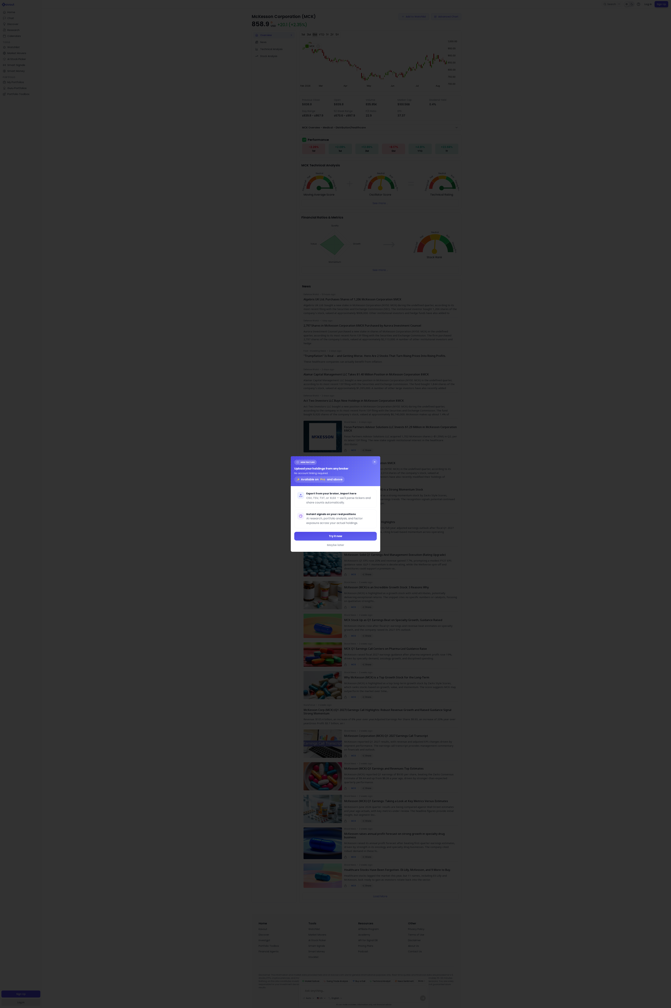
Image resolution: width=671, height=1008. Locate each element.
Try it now (335, 536)
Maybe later (335, 545)
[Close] (374, 462)
